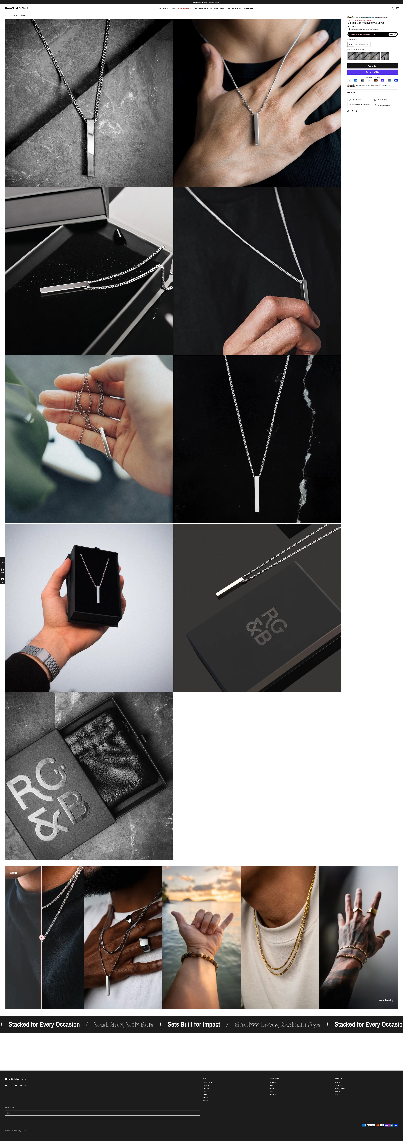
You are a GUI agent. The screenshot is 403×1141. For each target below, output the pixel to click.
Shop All (205, 1100)
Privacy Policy (339, 1085)
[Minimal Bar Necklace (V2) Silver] (351, 56)
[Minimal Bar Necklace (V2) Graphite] (385, 56)
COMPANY (338, 1078)
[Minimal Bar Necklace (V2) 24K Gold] (368, 56)
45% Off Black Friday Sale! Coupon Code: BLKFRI (192, 2)
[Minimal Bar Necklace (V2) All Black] (360, 56)
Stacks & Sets (207, 1082)
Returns (271, 1088)
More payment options (373, 77)
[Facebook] (7, 1085)
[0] (396, 8)
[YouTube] (17, 1086)
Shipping (271, 1085)
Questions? (272, 1082)
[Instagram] (12, 1085)
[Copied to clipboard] (357, 111)
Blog (336, 1094)
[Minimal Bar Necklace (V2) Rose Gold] (376, 56)
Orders (271, 1091)
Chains (205, 1091)
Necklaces (206, 1085)
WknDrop (337, 1091)
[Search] (393, 8)
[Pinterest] (22, 1085)
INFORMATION (274, 1078)
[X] (348, 111)
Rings (205, 1094)
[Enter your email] (198, 1113)
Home (6, 16)
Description (351, 92)
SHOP (205, 1078)
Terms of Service (340, 1088)
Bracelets (206, 1088)
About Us (337, 1082)
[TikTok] (27, 1085)
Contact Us (272, 1094)
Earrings (205, 1097)
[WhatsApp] (353, 111)
